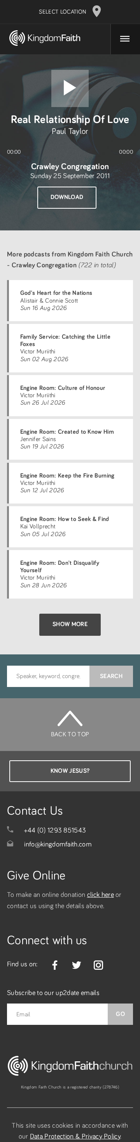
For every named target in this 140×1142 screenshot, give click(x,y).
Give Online (36, 876)
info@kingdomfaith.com (58, 844)
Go (120, 1014)
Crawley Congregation (70, 166)
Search (111, 676)
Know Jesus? (70, 771)
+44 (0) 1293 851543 (55, 830)
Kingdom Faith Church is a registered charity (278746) (70, 1087)
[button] (70, 88)
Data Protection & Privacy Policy (75, 1136)
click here (100, 894)
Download (67, 197)
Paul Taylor (70, 131)
